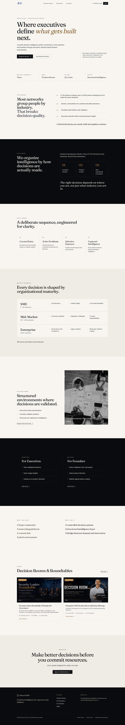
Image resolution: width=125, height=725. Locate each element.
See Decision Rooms (42, 56)
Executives (59, 3)
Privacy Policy (80, 717)
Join (106, 3)
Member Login (98, 3)
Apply (58, 706)
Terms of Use (89, 717)
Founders (69, 3)
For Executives (61, 701)
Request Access (24, 56)
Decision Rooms (48, 3)
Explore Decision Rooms (24, 423)
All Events (103, 571)
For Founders (60, 703)
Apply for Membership (61, 672)
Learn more (25, 486)
